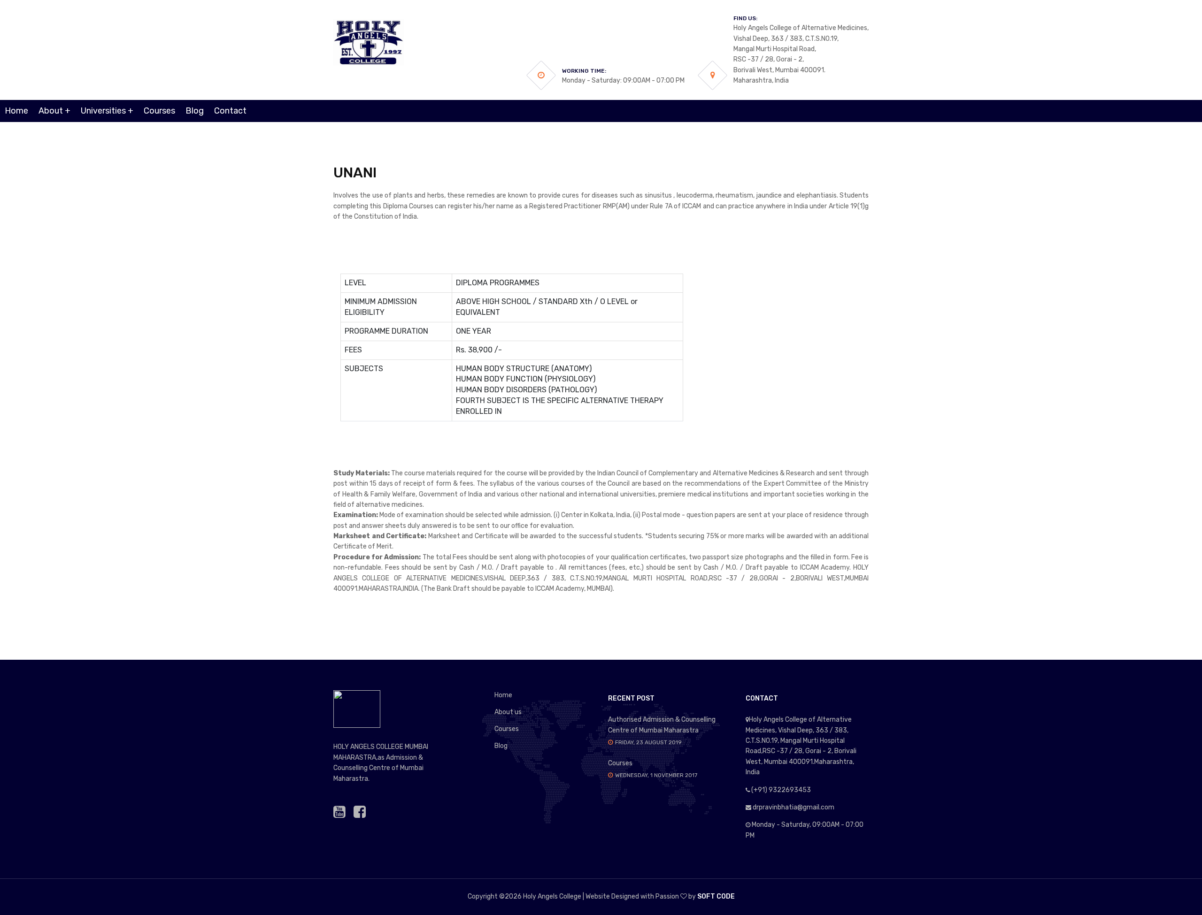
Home (16, 111)
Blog (194, 111)
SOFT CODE (716, 896)
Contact (230, 111)
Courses (159, 111)
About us (508, 712)
